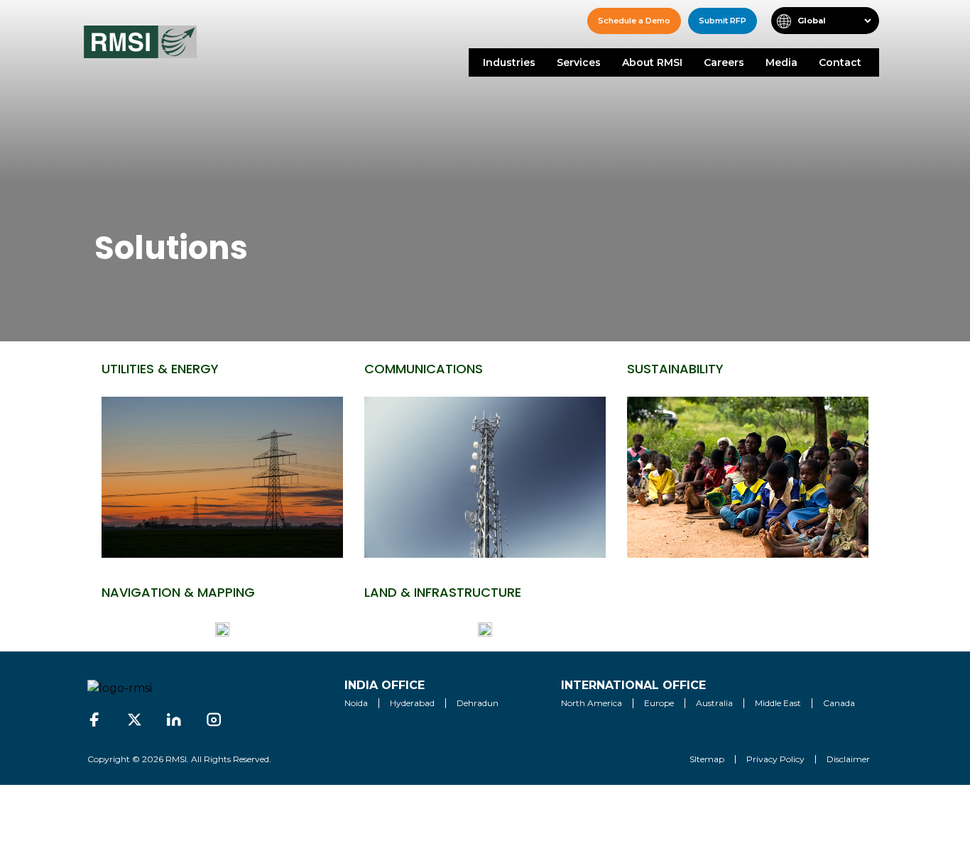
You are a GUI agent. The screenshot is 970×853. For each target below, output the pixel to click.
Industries (509, 62)
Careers (724, 62)
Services (579, 62)
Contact (840, 62)
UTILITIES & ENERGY (160, 369)
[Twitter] (134, 719)
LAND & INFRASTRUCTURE (442, 592)
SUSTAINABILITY (675, 369)
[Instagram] (214, 719)
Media (781, 62)
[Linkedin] (174, 719)
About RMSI (652, 62)
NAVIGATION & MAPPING (178, 592)
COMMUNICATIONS (423, 369)
